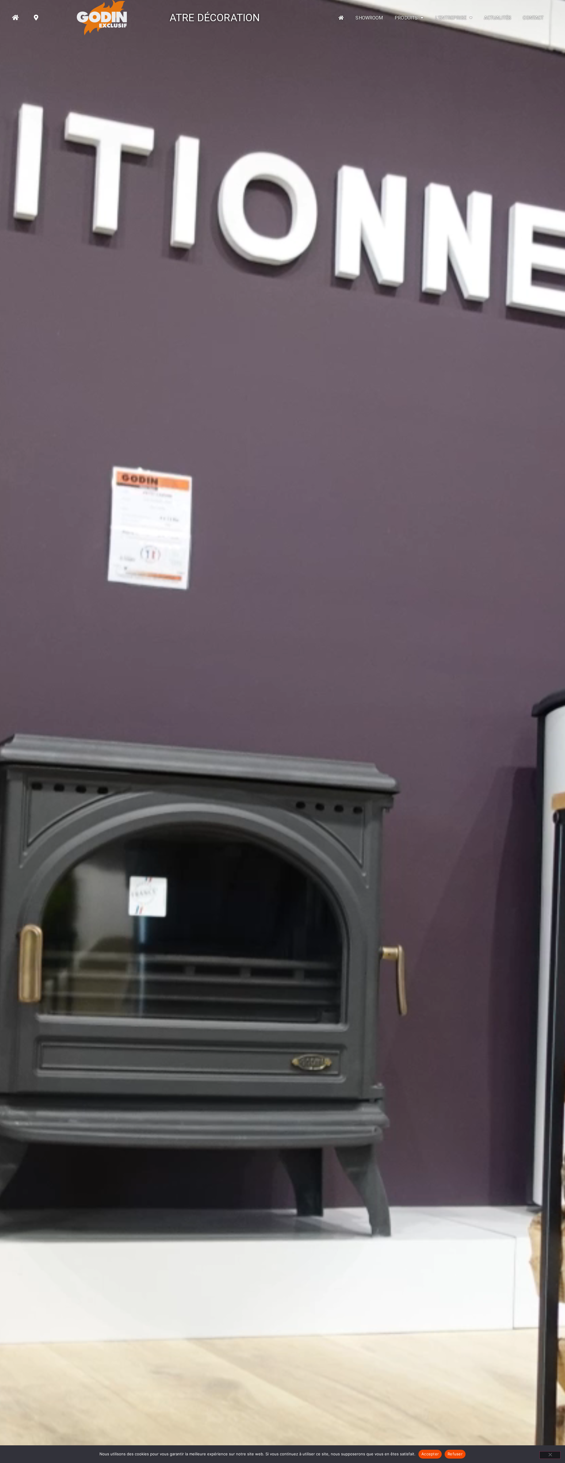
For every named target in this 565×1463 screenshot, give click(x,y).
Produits (406, 18)
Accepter (430, 1454)
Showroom (369, 18)
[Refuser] (550, 1455)
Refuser (455, 1454)
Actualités (497, 18)
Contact (533, 18)
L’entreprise (450, 18)
